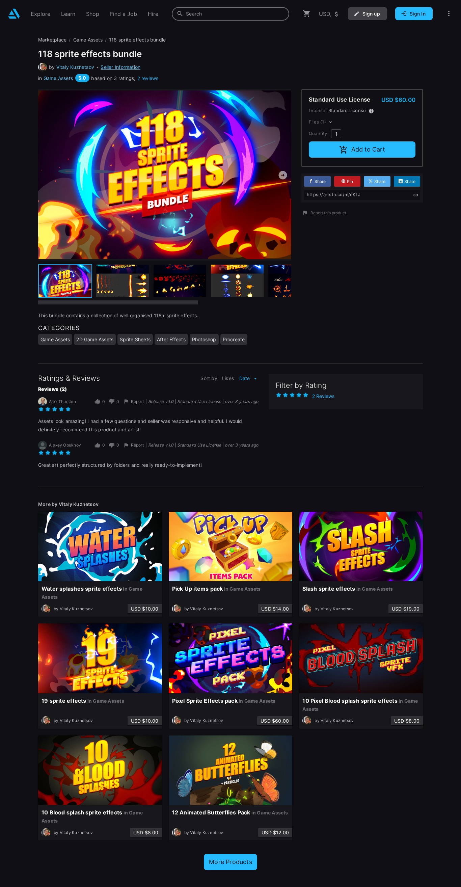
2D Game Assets (94, 339)
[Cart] (307, 14)
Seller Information (120, 67)
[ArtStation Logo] (14, 13)
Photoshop (204, 339)
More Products (230, 861)
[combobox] (230, 14)
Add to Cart (368, 149)
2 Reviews (323, 396)
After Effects (171, 339)
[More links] (449, 14)
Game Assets (58, 78)
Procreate (234, 339)
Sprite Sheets (135, 339)
